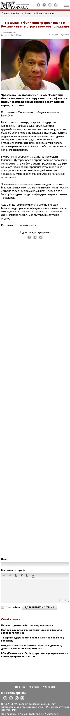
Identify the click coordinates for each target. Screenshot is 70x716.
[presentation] (4, 575)
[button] (4, 576)
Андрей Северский (58, 34)
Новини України (45, 13)
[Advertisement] (35, 404)
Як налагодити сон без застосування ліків (27, 625)
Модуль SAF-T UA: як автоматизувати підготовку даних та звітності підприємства (31, 647)
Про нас (20, 687)
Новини (28, 13)
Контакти (49, 687)
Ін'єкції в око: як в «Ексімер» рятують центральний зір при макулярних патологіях (34, 655)
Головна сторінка (11, 13)
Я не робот (13, 607)
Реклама (34, 687)
